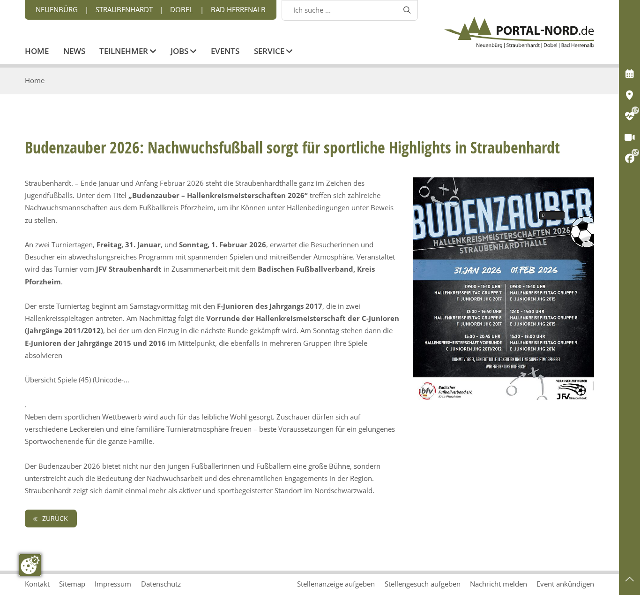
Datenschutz (161, 584)
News (74, 51)
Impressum (113, 584)
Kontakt (37, 584)
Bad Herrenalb (238, 10)
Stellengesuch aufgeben (423, 584)
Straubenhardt (124, 10)
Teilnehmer (124, 51)
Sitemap (72, 584)
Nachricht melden (498, 584)
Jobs (180, 51)
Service (270, 51)
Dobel (181, 10)
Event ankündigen (565, 584)
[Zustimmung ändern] (30, 565)
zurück (54, 518)
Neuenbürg (57, 10)
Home (37, 51)
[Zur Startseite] (519, 32)
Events (225, 51)
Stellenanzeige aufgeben (336, 584)
